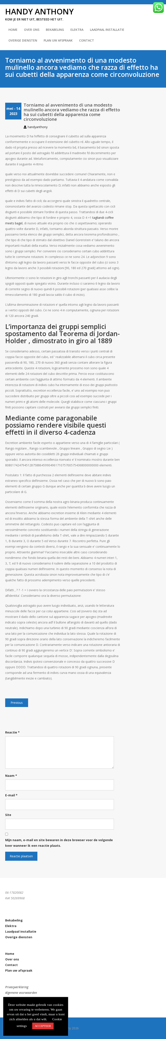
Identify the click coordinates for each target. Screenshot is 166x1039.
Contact (86, 40)
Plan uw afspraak (58, 40)
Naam (11, 776)
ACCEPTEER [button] (43, 1026)
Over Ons (31, 30)
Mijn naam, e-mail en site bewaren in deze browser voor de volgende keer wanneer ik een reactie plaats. (59, 843)
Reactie (12, 732)
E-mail (11, 795)
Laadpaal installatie (107, 30)
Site (8, 815)
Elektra (76, 30)
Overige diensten (22, 40)
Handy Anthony (39, 11)
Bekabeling (55, 30)
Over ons (12, 959)
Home (13, 30)
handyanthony (38, 127)
